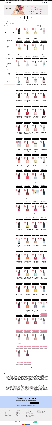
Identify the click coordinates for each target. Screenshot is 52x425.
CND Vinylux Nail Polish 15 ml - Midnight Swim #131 (44, 229)
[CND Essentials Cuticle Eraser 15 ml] (43, 63)
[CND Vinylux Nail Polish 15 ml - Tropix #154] (27, 176)
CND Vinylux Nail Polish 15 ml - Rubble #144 (44, 181)
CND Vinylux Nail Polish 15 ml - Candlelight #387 (27, 294)
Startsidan (6, 411)
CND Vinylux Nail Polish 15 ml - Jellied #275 (27, 229)
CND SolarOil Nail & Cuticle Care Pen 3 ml (19, 68)
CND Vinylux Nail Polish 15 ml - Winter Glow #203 (19, 197)
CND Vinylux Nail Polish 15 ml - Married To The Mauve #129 (35, 230)
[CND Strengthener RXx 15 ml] (36, 63)
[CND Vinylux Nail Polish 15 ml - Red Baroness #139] (35, 256)
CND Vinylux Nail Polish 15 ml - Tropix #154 (27, 181)
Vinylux (6, 23)
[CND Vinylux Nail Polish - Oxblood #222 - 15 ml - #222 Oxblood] (27, 192)
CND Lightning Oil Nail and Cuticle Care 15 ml (35, 165)
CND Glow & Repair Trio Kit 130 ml (35, 197)
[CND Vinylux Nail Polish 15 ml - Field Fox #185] (27, 337)
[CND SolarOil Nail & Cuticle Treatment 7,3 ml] (35, 31)
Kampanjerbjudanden (8, 415)
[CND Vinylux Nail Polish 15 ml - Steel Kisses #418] (44, 272)
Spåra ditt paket (7, 414)
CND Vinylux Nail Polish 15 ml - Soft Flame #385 (27, 326)
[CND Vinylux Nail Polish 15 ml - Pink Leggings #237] (19, 208)
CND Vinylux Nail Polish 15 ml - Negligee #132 (27, 101)
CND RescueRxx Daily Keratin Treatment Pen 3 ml (19, 84)
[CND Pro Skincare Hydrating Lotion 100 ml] (19, 240)
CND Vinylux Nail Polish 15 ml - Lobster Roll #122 (44, 101)
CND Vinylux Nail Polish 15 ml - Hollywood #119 (19, 262)
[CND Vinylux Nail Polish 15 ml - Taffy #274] (35, 272)
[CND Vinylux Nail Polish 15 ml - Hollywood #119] (19, 256)
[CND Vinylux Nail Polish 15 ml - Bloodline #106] (19, 127)
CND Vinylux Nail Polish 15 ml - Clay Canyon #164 (35, 342)
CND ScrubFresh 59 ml (44, 132)
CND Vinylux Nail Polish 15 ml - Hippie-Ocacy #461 (44, 294)
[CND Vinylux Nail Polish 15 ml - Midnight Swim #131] (43, 224)
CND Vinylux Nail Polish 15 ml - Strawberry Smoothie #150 (27, 149)
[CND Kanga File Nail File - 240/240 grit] (27, 47)
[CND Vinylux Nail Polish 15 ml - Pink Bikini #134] (35, 208)
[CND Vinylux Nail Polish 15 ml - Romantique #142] (27, 79)
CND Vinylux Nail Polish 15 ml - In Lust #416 (44, 262)
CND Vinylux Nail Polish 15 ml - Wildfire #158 (27, 117)
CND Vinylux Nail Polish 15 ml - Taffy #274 (35, 278)
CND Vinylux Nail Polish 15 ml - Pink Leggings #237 (19, 213)
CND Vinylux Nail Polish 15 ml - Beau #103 (44, 84)
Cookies (17, 415)
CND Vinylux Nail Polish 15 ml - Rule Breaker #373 (19, 165)
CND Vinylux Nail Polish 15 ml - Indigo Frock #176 (44, 197)
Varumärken (6, 21)
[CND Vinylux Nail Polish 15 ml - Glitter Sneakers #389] (27, 272)
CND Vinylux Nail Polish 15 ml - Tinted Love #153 (19, 294)
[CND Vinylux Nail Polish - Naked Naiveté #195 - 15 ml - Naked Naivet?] (27, 127)
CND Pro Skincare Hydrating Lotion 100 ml (19, 246)
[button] (44, 26)
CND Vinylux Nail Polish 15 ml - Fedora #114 (19, 101)
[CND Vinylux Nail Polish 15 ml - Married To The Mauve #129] (35, 224)
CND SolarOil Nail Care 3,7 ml (19, 52)
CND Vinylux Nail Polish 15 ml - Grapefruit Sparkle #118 (27, 166)
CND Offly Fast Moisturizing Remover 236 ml (35, 149)
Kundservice (44, 0)
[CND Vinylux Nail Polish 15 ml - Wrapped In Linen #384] (27, 240)
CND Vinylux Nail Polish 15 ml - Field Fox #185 (27, 342)
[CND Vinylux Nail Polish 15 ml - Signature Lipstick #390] (43, 208)
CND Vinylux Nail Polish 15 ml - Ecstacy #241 (19, 310)
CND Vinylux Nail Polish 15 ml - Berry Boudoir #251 (44, 117)
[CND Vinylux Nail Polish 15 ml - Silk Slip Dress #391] (35, 240)
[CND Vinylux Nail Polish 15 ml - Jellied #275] (27, 224)
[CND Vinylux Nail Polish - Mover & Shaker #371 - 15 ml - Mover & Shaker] (19, 337)
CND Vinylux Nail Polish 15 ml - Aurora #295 (35, 117)
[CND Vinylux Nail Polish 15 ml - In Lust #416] (44, 256)
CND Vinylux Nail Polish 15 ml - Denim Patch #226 (44, 149)
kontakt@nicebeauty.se (40, 412)
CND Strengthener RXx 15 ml (35, 68)
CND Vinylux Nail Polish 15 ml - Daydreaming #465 (27, 262)
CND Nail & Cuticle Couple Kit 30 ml (19, 149)
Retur (16, 414)
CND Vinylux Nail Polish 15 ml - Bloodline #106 (19, 133)
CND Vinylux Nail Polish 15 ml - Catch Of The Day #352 (27, 311)
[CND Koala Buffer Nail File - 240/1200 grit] (43, 47)
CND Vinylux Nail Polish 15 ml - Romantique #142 (27, 84)
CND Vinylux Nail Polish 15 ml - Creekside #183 (44, 246)
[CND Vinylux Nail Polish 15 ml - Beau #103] (43, 79)
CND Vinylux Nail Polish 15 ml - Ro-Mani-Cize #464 (19, 358)
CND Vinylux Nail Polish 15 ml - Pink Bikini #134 (35, 213)
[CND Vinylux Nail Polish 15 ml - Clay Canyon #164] (35, 337)
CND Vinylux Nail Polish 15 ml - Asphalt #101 (44, 342)
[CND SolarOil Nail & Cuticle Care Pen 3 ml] (19, 63)
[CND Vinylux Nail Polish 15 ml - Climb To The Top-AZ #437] (36, 176)
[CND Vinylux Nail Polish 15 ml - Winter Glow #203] (19, 192)
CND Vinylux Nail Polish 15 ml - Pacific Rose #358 (19, 117)
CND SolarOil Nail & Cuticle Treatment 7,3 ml (35, 36)
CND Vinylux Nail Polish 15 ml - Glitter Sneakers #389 (27, 278)
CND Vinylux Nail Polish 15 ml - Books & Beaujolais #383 (27, 214)
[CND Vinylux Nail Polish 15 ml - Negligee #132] (27, 95)
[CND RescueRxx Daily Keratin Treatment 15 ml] (27, 63)
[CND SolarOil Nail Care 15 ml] (27, 31)
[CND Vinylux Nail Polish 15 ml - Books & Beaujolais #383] (27, 208)
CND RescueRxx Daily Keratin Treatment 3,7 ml (44, 310)
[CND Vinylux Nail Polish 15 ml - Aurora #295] (35, 111)
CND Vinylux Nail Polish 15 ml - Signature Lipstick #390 (44, 214)
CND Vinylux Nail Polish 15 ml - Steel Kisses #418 (44, 278)
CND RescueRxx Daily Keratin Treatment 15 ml (27, 68)
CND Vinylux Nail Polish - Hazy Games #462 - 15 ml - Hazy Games (35, 311)
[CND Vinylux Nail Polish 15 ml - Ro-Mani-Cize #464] (19, 353)
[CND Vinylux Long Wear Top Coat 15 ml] (19, 31)
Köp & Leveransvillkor (19, 413)
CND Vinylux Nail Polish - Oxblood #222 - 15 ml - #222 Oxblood (27, 198)
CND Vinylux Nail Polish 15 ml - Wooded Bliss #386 (35, 101)
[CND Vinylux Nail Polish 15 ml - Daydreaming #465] (27, 256)
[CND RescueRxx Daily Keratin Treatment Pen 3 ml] (19, 79)
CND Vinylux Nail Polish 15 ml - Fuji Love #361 (19, 326)
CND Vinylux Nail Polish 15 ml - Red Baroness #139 (35, 262)
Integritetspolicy (18, 412)
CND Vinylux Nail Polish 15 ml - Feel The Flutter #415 (27, 358)
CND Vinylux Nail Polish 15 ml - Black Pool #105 (19, 229)
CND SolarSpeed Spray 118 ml (35, 84)
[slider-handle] (5, 32)
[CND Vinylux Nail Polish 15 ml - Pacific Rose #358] (19, 111)
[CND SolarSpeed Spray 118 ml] (35, 79)
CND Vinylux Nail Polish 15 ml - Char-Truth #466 (35, 294)
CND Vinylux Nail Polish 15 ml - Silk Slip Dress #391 (35, 246)
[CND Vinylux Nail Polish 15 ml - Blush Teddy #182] (35, 127)
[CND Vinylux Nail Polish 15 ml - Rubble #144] (43, 176)
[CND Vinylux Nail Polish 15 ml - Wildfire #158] (27, 111)
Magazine (47, 0)
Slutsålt (19, 332)
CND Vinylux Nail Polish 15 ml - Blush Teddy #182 (35, 133)
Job (5, 413)
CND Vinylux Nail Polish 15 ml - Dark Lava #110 (35, 326)
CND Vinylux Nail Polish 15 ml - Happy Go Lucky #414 (19, 278)
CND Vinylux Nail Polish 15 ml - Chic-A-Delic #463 (44, 326)
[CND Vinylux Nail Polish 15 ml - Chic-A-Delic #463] (44, 321)
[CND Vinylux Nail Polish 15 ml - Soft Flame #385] (27, 321)
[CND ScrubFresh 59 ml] (43, 127)
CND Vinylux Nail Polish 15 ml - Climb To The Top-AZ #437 (35, 182)
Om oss (6, 412)
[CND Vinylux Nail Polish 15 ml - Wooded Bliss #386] (35, 95)
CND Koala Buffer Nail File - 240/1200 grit (43, 52)
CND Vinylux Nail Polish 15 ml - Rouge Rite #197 (19, 181)
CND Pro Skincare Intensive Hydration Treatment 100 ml (43, 165)
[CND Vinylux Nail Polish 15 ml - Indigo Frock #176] (43, 192)
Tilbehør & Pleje (12, 23)
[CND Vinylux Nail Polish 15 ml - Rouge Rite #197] (19, 176)
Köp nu (19, 42)
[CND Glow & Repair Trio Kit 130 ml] (36, 192)
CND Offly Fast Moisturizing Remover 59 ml (43, 36)
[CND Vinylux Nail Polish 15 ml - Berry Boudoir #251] (43, 111)
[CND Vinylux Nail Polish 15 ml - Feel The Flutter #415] (27, 353)
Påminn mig (43, 314)
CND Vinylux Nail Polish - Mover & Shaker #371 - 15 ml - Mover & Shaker (19, 343)
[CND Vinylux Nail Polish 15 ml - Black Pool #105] (19, 224)
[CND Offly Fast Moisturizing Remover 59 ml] (43, 31)
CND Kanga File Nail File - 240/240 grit (27, 52)
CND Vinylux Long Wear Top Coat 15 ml (19, 36)
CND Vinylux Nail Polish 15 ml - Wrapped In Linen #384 (27, 246)
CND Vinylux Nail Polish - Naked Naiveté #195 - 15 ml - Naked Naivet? (27, 133)
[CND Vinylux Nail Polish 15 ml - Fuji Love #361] (19, 321)
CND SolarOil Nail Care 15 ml (27, 36)
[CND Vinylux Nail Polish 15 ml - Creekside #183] (43, 240)
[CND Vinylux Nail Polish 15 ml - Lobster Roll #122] (43, 95)
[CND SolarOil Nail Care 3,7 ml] (19, 47)
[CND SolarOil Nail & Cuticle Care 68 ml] (35, 47)
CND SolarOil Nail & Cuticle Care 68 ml (35, 52)
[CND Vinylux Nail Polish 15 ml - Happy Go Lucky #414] (19, 272)
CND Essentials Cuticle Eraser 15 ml (44, 68)
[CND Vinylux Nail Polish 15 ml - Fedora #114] (19, 95)
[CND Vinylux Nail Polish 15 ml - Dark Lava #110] (35, 321)
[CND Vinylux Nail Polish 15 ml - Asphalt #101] (43, 337)
